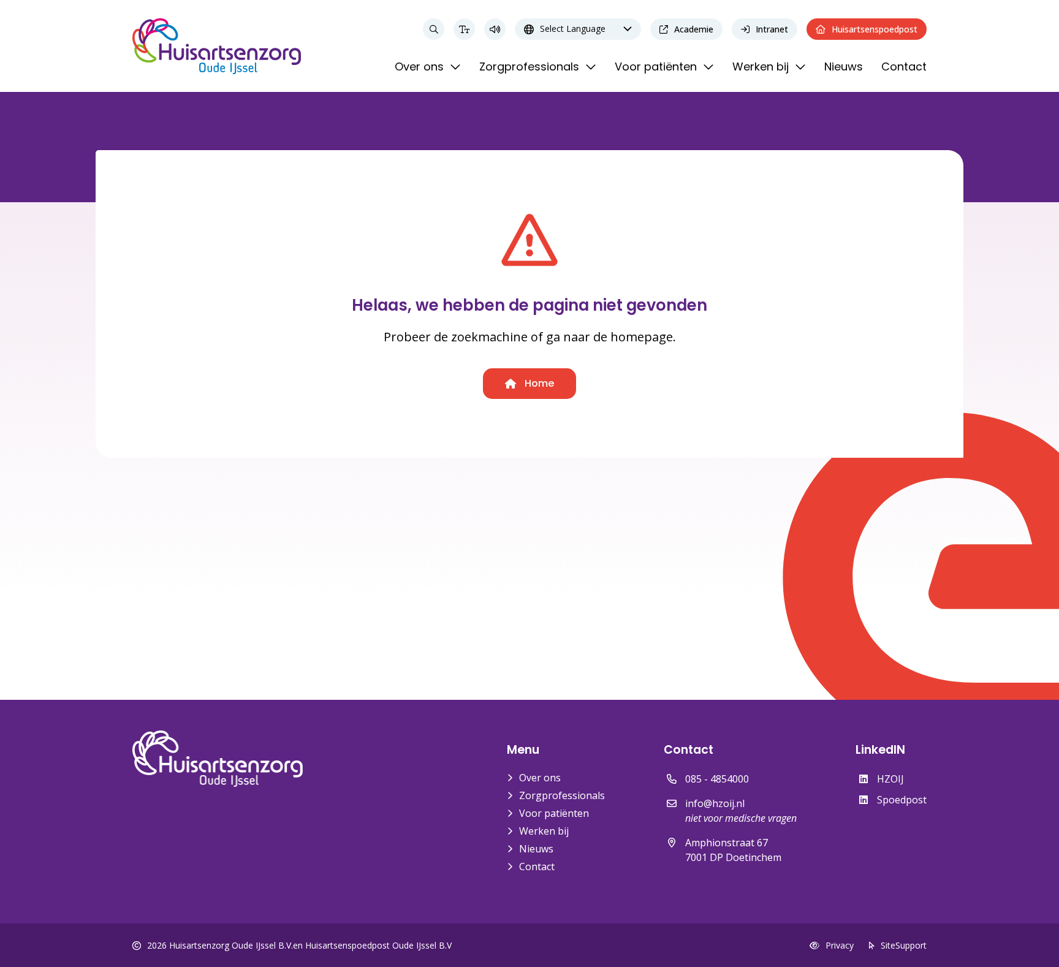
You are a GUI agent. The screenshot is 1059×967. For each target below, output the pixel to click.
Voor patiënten (554, 813)
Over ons (540, 777)
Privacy (840, 945)
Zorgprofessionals (562, 795)
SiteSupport (904, 945)
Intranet (772, 29)
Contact (537, 866)
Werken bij (544, 831)
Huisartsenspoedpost (874, 29)
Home (538, 383)
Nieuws (536, 848)
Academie (693, 29)
